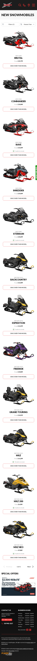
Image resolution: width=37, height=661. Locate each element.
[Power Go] (17, 653)
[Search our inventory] (20, 5)
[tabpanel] (26, 620)
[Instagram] (30, 630)
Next (29, 566)
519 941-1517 (8, 623)
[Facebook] (27, 630)
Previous (9, 566)
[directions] (29, 5)
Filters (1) (11, 24)
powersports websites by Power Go (25, 648)
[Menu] (34, 5)
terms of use (4, 644)
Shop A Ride (11, 651)
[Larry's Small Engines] (9, 5)
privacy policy (30, 642)
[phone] (24, 5)
